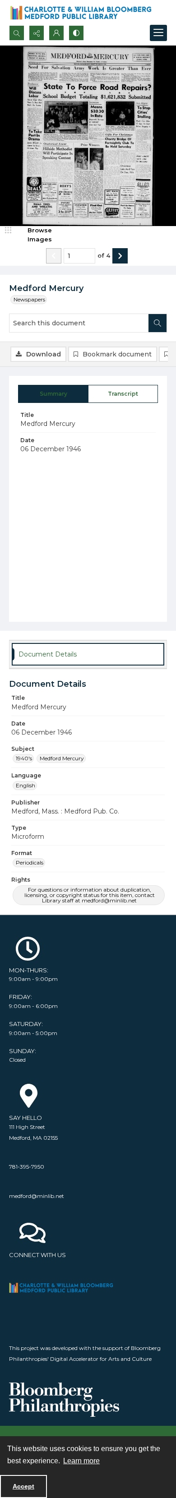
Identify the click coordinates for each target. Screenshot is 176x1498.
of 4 (103, 255)
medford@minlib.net (36, 1196)
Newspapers (29, 299)
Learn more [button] (81, 1461)
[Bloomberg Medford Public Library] (81, 13)
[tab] (53, 393)
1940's (24, 758)
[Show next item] (120, 256)
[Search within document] (157, 323)
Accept (23, 1486)
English (25, 785)
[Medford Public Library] (64, 1287)
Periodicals (29, 862)
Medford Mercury (62, 758)
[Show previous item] (53, 256)
